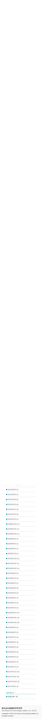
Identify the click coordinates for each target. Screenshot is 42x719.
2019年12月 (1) (13, 558)
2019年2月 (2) (13, 603)
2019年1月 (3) (13, 608)
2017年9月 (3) (13, 686)
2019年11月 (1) (13, 563)
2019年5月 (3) (13, 588)
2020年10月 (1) (13, 534)
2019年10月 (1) (13, 568)
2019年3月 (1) (13, 598)
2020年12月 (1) (13, 524)
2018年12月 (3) (13, 613)
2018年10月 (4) (13, 622)
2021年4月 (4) (13, 509)
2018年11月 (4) (13, 617)
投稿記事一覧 (13, 696)
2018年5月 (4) (13, 647)
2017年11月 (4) (13, 677)
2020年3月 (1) (13, 549)
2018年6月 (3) (13, 642)
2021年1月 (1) (13, 519)
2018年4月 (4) (13, 652)
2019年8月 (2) (13, 573)
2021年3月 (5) (13, 514)
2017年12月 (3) (13, 672)
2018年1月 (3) (13, 667)
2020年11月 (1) (13, 529)
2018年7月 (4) (13, 637)
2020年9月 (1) (13, 539)
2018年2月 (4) (13, 662)
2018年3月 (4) (13, 657)
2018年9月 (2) (13, 627)
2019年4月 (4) (13, 593)
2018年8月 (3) (13, 632)
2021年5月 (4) (13, 504)
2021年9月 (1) (13, 490)
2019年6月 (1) (13, 583)
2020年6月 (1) (13, 544)
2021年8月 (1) (13, 494)
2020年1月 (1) (13, 553)
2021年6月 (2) (13, 499)
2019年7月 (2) (13, 578)
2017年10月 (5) (13, 681)
